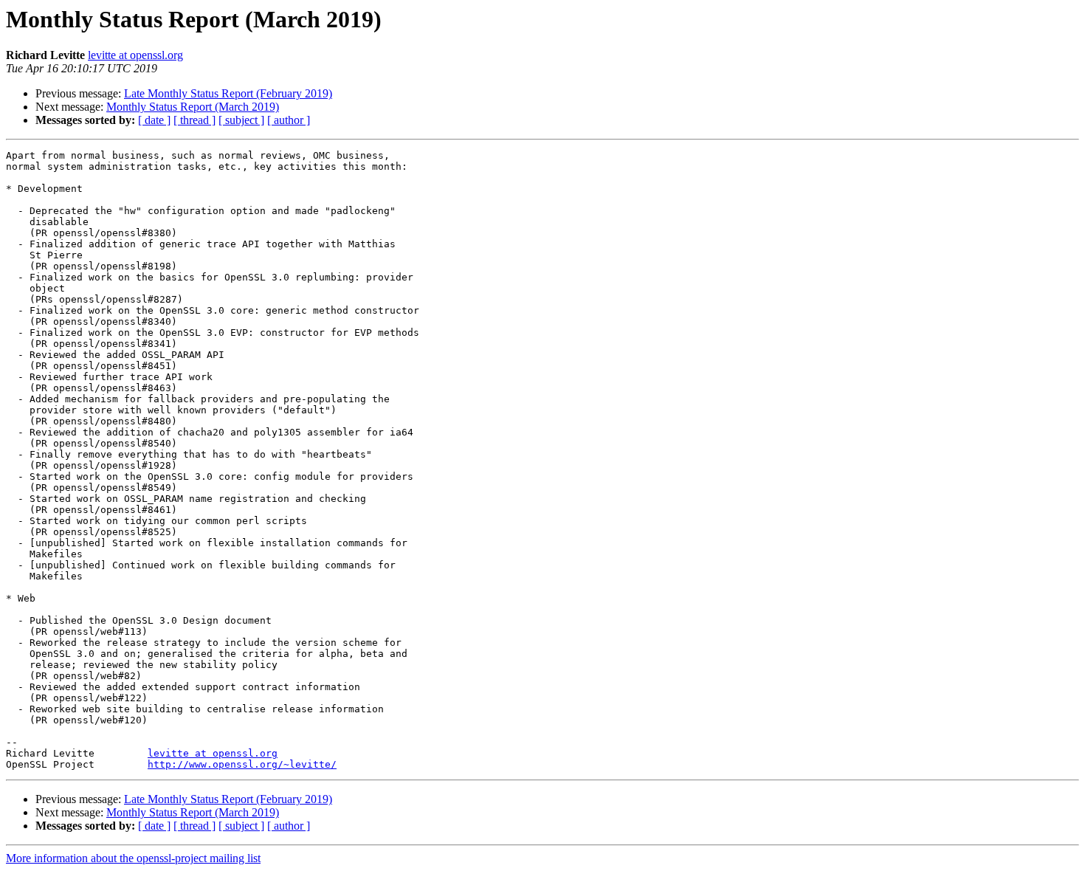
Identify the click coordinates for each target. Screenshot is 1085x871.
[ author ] (288, 120)
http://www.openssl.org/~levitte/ (242, 764)
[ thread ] (194, 120)
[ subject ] (241, 120)
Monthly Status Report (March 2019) (192, 106)
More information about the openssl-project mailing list (133, 858)
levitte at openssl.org (135, 55)
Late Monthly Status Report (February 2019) (228, 93)
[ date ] (154, 120)
